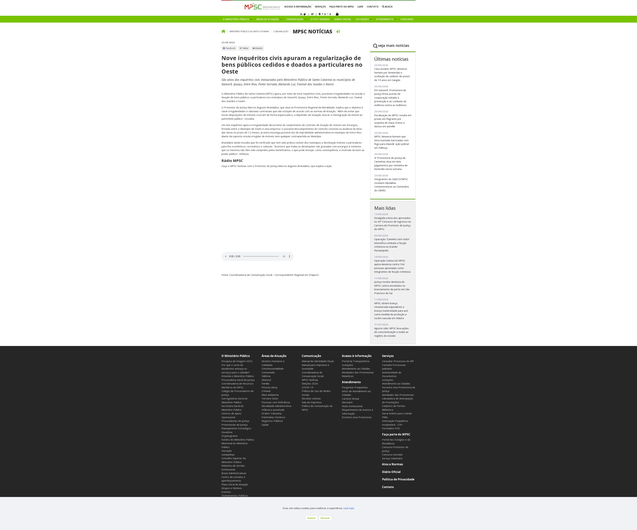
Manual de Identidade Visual (318, 361)
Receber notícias (311, 398)
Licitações (347, 365)
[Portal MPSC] (264, 6)
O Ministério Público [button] (236, 19)
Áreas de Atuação (274, 356)
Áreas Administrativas (233, 473)
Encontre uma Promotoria (356, 417)
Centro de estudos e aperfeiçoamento (233, 478)
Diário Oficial (342, 19)
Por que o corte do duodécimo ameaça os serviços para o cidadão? (235, 368)
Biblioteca (387, 409)
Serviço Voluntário (392, 458)
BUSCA (388, 6)
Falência (266, 376)
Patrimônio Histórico (273, 417)
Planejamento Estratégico (236, 428)
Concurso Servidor (392, 454)
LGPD (360, 6)
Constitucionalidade (273, 368)
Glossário (347, 402)
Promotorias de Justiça (234, 424)
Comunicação (280, 31)
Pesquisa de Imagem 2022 (236, 361)
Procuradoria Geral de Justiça (238, 379)
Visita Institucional (352, 406)
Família (265, 383)
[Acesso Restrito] (337, 14)
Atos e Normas (320, 19)
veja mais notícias (393, 45)
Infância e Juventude (273, 409)
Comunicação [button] (295, 19)
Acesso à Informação (297, 6)
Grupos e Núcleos (231, 488)
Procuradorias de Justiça (235, 420)
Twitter (245, 48)
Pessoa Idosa (269, 387)
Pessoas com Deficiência (276, 402)
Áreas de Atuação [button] (268, 19)
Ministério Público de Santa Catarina (249, 31)
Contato (373, 6)
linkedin (258, 48)
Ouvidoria (226, 432)
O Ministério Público (235, 356)
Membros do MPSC (232, 387)
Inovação (226, 450)
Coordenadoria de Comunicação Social (312, 374)
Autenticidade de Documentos (391, 374)
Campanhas (228, 454)
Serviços (320, 6)
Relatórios (348, 376)
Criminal (266, 391)
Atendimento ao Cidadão (356, 368)
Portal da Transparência (355, 361)
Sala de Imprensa (311, 402)
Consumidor (268, 372)
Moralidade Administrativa (276, 406)
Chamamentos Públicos (234, 495)
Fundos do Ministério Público (237, 439)
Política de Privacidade (398, 479)
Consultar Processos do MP (398, 361)
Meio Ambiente (270, 394)
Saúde (265, 424)
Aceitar (311, 518)
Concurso (406, 19)
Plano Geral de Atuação (234, 484)
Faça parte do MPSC (341, 6)
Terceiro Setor (270, 398)
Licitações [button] (362, 19)
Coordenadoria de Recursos (237, 383)
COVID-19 (307, 387)
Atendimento (351, 382)
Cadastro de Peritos (393, 406)
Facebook (230, 48)
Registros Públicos (272, 420)
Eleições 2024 (310, 383)
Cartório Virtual (350, 398)
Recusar (325, 518)
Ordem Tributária (272, 413)
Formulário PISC (391, 428)
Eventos (226, 491)
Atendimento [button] (385, 19)
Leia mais (348, 508)
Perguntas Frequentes (355, 387)
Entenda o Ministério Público (237, 376)
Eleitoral (266, 379)
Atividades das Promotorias (358, 372)
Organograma (229, 435)
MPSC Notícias (312, 31)
